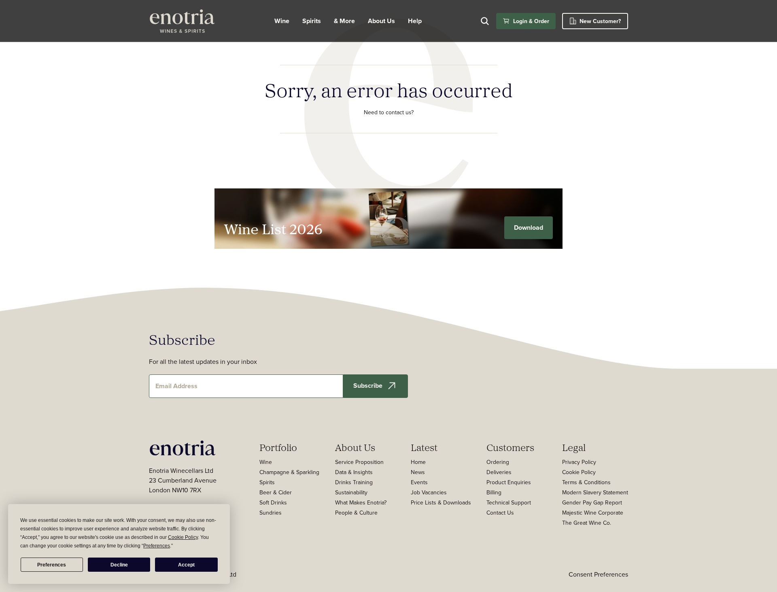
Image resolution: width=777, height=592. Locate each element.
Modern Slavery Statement (595, 492)
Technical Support (508, 502)
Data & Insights (354, 472)
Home (418, 462)
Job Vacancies (429, 492)
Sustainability (351, 492)
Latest (424, 447)
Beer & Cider (275, 492)
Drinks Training (354, 482)
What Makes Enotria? (360, 502)
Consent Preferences (598, 574)
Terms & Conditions (586, 482)
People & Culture (356, 513)
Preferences (51, 565)
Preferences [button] (156, 546)
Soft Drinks (273, 502)
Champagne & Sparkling (289, 472)
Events (419, 482)
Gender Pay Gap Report (592, 502)
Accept (186, 565)
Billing (493, 492)
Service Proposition (359, 462)
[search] (485, 21)
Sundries (270, 513)
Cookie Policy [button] (183, 537)
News (418, 472)
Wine (281, 21)
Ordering (497, 462)
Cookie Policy (579, 472)
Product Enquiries (508, 482)
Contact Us (500, 513)
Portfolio (278, 447)
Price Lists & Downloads (441, 502)
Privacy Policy (579, 462)
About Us (355, 447)
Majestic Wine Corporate (592, 513)
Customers (510, 447)
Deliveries (499, 472)
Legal (574, 447)
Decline (119, 565)
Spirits (311, 21)
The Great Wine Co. (586, 523)
